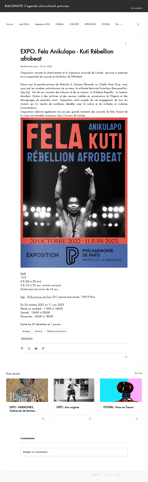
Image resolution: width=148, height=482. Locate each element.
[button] (138, 24)
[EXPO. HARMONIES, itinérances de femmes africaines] (27, 390)
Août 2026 (24, 24)
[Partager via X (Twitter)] (29, 348)
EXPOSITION (90, 24)
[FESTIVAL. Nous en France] (121, 390)
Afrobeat (26, 331)
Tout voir (9, 24)
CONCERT (74, 24)
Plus (117, 24)
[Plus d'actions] (125, 43)
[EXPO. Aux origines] (74, 390)
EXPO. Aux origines (68, 407)
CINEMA (60, 24)
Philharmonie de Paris (56, 331)
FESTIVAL (106, 24)
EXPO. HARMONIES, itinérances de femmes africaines (22, 408)
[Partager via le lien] (43, 348)
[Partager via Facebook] (22, 348)
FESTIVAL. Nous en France (118, 407)
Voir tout (138, 373)
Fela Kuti (38, 331)
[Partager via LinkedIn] (36, 348)
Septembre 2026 (42, 24)
